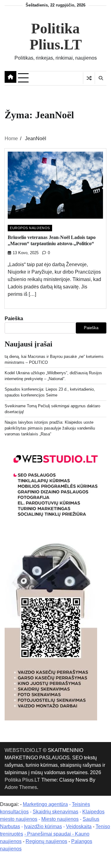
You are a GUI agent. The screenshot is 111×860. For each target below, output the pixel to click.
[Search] (100, 78)
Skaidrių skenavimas (55, 811)
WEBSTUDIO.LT (23, 750)
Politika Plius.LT (56, 36)
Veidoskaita (79, 826)
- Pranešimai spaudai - (49, 834)
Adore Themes (21, 787)
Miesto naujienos (60, 819)
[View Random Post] (89, 78)
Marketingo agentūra (45, 804)
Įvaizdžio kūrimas (43, 826)
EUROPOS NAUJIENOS (30, 228)
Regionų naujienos (46, 841)
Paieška (14, 318)
